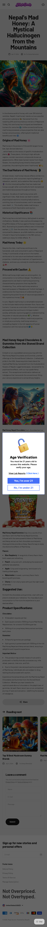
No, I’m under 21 (23, 487)
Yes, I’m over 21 (23, 480)
